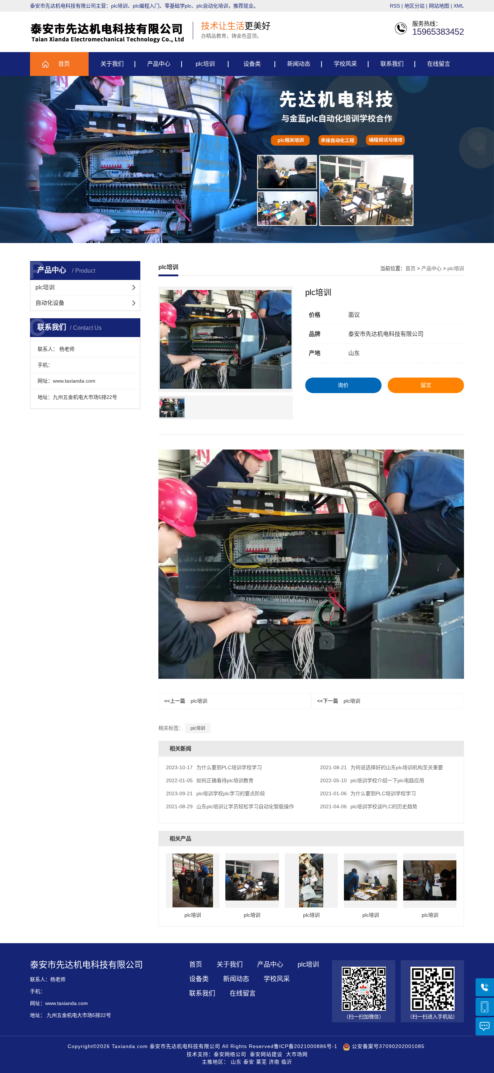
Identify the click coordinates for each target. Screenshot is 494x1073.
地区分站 (414, 6)
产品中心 (158, 64)
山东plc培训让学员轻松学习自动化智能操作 (230, 806)
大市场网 (297, 1054)
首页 (64, 64)
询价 (343, 385)
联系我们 (392, 64)
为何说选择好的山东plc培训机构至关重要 (381, 767)
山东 (236, 1062)
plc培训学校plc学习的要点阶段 (215, 793)
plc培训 (205, 64)
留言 (426, 385)
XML (458, 6)
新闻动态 (298, 64)
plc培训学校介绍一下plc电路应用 (372, 780)
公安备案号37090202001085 (387, 1046)
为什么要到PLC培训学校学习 (214, 767)
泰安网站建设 (266, 1054)
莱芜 (261, 1062)
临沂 (286, 1062)
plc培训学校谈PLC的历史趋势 (368, 806)
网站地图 (439, 6)
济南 (274, 1062)
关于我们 (112, 64)
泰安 (248, 1062)
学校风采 (345, 64)
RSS (395, 6)
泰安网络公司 (230, 1054)
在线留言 (438, 64)
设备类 (252, 64)
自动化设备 (49, 303)
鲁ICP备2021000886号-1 (305, 1046)
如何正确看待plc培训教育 (210, 780)
